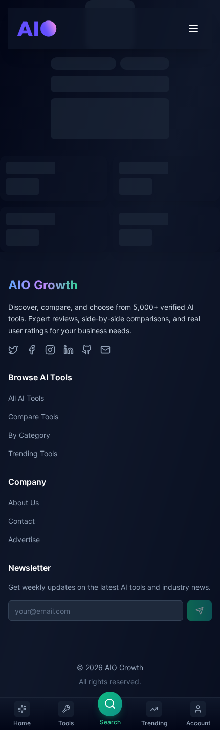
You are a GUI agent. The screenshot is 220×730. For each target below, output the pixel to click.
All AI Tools (26, 398)
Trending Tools (32, 453)
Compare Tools (33, 416)
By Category (29, 435)
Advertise (24, 539)
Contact (21, 521)
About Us (23, 502)
